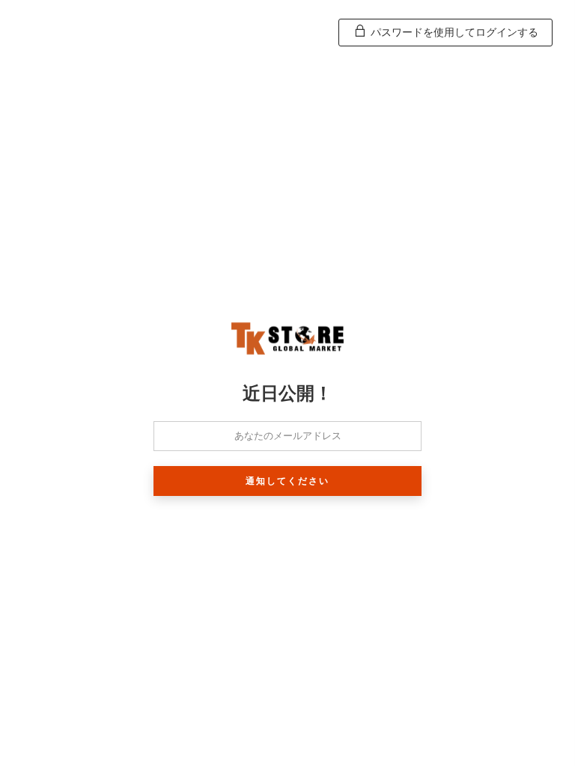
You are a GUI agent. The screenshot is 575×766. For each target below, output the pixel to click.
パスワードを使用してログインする (453, 32)
